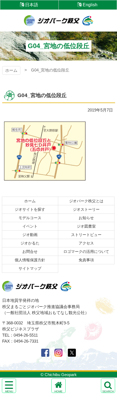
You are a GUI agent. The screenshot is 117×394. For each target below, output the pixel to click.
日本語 (31, 4)
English (90, 4)
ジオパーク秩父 (58, 20)
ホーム (11, 70)
